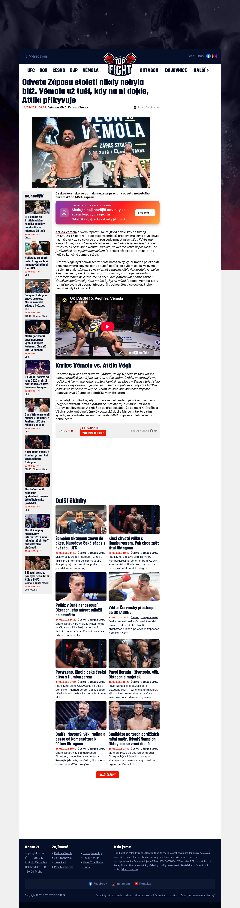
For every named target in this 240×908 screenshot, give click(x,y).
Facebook (100, 883)
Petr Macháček (63, 867)
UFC (31, 70)
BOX (43, 70)
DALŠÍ (199, 70)
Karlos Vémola (78, 107)
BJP (74, 70)
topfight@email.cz (36, 862)
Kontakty (145, 883)
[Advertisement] (108, 468)
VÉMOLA (91, 70)
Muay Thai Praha (93, 862)
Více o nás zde (130, 869)
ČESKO (58, 70)
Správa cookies (143, 895)
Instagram (123, 883)
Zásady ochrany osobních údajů (197, 895)
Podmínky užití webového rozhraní (114, 895)
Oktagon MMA (57, 107)
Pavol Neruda (91, 858)
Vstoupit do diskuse (93, 433)
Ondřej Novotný (92, 853)
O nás (86, 867)
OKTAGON (149, 70)
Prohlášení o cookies (166, 895)
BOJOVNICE (176, 70)
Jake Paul (60, 862)
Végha (60, 411)
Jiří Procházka (63, 858)
